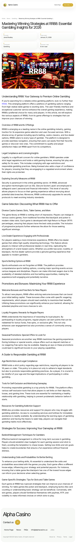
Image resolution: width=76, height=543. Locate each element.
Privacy (59, 537)
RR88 (4, 104)
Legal (70, 537)
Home (3, 18)
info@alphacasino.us (39, 530)
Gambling (14, 18)
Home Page (8, 530)
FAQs (26, 530)
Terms (65, 537)
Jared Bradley (8, 37)
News (8, 18)
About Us (52, 537)
